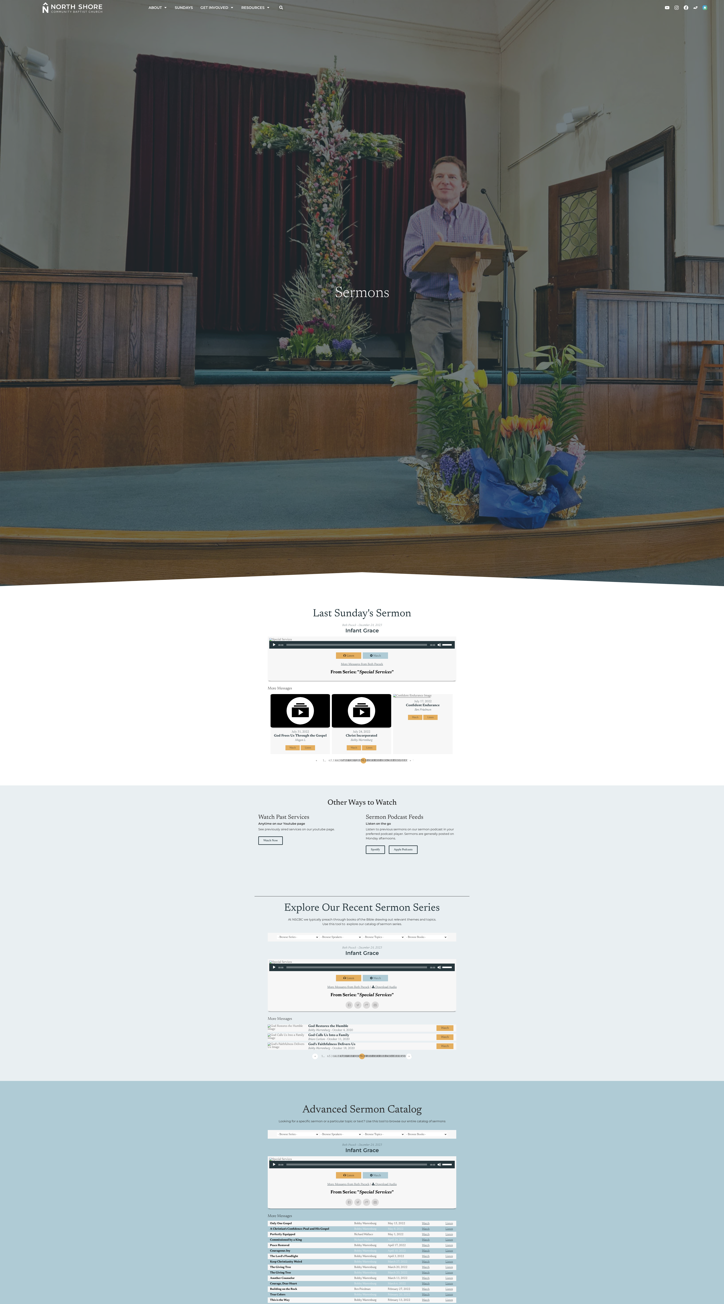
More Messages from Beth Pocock (362, 664)
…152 (403, 760)
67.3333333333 (344, 760)
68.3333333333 (351, 760)
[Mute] (439, 645)
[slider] (447, 644)
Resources (253, 7)
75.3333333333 (395, 760)
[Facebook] (686, 7)
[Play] (274, 645)
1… (324, 760)
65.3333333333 (331, 760)
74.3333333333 (389, 760)
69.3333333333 (357, 760)
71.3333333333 (370, 760)
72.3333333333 (376, 760)
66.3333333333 (338, 760)
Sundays (184, 7)
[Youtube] (667, 7)
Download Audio (386, 987)
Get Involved (214, 7)
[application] (362, 645)
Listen (350, 655)
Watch (377, 655)
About (155, 7)
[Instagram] (676, 7)
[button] (281, 7)
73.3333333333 (383, 760)
